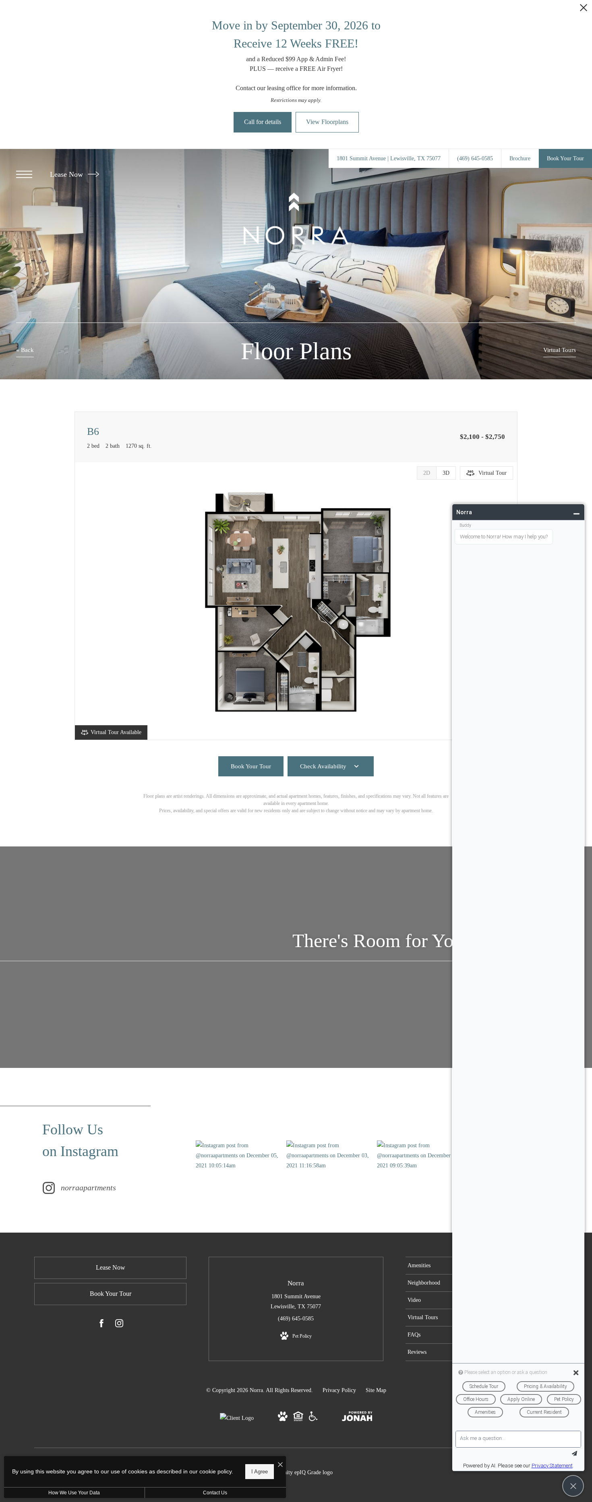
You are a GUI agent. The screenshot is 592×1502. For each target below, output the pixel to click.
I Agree (259, 1472)
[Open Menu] (24, 174)
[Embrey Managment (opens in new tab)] (237, 1418)
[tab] (426, 473)
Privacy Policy (339, 1390)
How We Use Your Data (74, 1493)
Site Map (376, 1390)
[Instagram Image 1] (241, 1155)
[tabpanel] (296, 601)
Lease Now (67, 174)
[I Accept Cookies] (280, 1465)
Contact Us (215, 1493)
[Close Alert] (583, 10)
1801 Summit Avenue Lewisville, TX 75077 (296, 1301)
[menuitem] (442, 1265)
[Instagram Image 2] (331, 1155)
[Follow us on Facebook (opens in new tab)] (101, 1324)
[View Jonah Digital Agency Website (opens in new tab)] (357, 1417)
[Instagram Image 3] (422, 1155)
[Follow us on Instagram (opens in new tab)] (119, 1324)
